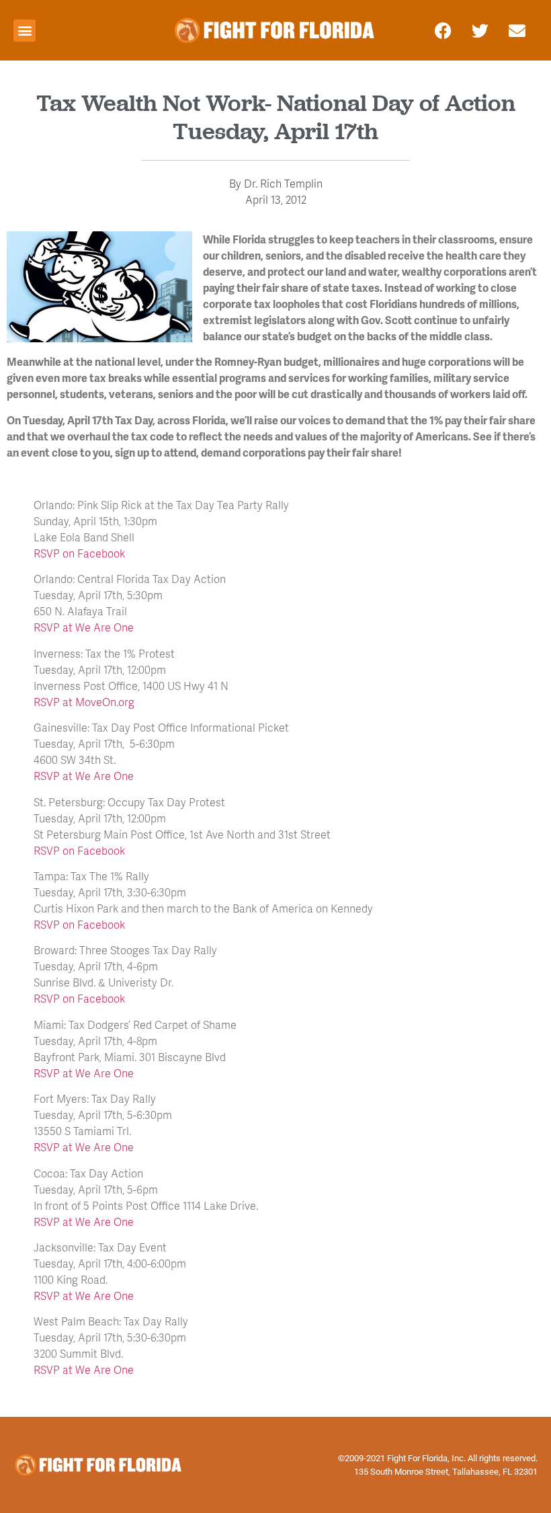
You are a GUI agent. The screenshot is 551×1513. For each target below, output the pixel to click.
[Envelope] (517, 30)
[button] (24, 31)
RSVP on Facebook (79, 553)
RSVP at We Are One (84, 627)
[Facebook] (443, 30)
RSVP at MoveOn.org (84, 701)
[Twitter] (480, 30)
